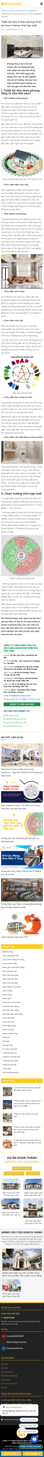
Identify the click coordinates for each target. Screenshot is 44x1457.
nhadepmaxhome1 (19, 1342)
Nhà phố (6, 1037)
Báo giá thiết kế (7, 1372)
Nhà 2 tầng (7, 991)
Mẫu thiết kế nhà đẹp (11, 987)
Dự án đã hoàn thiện (13, 726)
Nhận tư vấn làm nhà (31, 1447)
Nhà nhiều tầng (9, 1026)
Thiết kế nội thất (9, 1065)
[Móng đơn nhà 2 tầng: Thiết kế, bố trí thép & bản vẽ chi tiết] (22, 857)
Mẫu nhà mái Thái (10, 979)
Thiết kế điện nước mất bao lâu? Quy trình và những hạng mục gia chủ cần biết (28, 1103)
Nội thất (5, 1041)
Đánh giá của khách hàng (13, 967)
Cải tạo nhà (33, 1173)
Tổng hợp (6, 1068)
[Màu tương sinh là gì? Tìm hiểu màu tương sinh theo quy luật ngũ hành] (22, 791)
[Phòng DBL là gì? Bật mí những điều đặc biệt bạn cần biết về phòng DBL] (22, 890)
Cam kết (4, 1368)
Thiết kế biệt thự (9, 1053)
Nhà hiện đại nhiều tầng (12, 1014)
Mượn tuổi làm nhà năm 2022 (14, 937)
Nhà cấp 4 (6, 998)
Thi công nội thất (9, 1049)
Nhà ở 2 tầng (8, 1030)
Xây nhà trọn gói (12, 715)
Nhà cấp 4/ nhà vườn (11, 1002)
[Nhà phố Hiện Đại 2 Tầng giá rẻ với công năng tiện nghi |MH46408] (33, 1208)
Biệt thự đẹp (7, 952)
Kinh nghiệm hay (9, 971)
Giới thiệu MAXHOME (9, 1376)
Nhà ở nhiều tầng (9, 1033)
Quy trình (4, 1364)
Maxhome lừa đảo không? (15, 719)
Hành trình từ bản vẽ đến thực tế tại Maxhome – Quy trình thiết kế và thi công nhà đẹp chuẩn (21, 772)
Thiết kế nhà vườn (10, 1061)
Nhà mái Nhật (8, 1018)
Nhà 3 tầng (7, 995)
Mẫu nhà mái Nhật (10, 975)
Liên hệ (4, 1387)
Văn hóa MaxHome (10, 1072)
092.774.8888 (21, 699)
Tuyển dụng (5, 1379)
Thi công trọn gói (14, 1173)
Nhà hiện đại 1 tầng (10, 1006)
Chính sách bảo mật (9, 1383)
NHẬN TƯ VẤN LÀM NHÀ (22, 704)
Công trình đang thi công (13, 959)
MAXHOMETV (19, 1336)
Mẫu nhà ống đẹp (10, 983)
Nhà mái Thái (8, 1022)
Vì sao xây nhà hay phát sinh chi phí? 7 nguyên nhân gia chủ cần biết (28, 1142)
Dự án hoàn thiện (9, 963)
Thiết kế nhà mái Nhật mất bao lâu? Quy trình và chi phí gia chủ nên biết (27, 1129)
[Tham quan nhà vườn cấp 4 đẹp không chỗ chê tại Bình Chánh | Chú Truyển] (11, 1285)
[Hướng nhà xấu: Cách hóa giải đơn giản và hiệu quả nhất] (22, 824)
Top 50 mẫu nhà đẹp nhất (16, 723)
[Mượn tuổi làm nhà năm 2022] (22, 923)
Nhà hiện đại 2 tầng (10, 1010)
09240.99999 (16, 1404)
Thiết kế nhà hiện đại (11, 1057)
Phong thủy (7, 1045)
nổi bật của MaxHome (22, 1159)
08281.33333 (16, 1400)
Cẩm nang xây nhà (10, 956)
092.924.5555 (34, 699)
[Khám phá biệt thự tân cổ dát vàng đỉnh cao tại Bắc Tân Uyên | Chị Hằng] (22, 1259)
